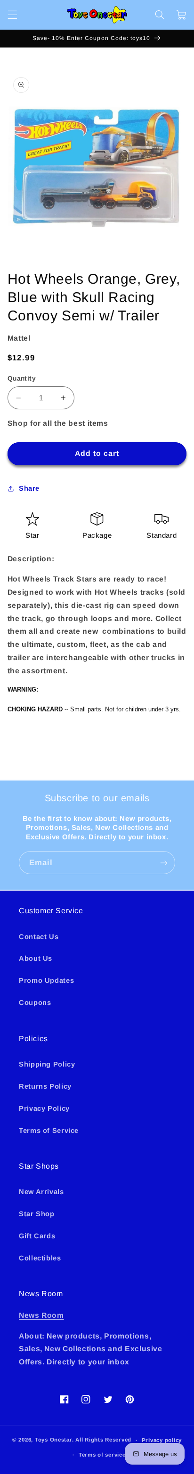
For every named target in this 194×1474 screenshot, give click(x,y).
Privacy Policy (44, 1108)
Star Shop (37, 1214)
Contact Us (38, 936)
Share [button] (29, 488)
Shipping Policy (47, 1064)
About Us (35, 958)
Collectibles (40, 1258)
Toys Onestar (53, 1440)
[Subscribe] (164, 862)
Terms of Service (49, 1130)
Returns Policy (45, 1086)
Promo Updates (46, 980)
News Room (41, 1315)
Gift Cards (37, 1236)
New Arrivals (41, 1191)
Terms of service (102, 1455)
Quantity (22, 378)
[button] (12, 14)
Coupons (35, 1002)
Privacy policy (162, 1440)
